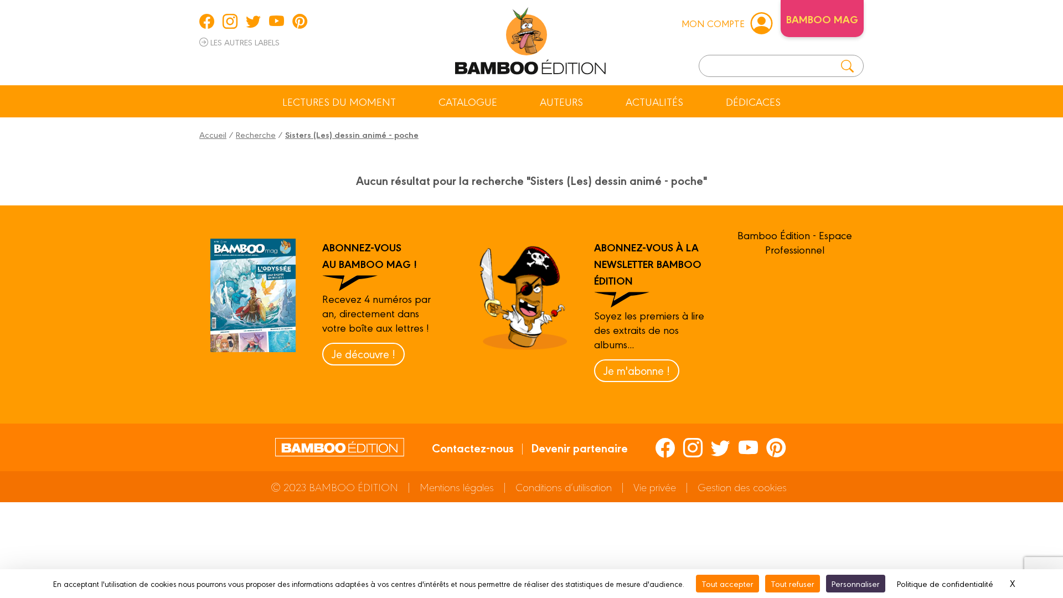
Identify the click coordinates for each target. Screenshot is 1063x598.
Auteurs (561, 101)
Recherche (256, 134)
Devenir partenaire (579, 447)
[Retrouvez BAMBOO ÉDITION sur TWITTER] (253, 21)
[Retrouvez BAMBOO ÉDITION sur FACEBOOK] (206, 21)
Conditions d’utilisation (563, 487)
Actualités (654, 101)
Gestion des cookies (742, 487)
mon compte (713, 23)
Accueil (212, 134)
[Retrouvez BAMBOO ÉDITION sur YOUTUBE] (276, 21)
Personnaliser (856, 583)
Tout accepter (727, 583)
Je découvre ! (363, 353)
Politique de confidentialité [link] (945, 583)
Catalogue (467, 101)
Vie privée (654, 487)
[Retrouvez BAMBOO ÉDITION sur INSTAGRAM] (230, 21)
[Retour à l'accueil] (530, 39)
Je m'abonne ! (636, 370)
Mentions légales (457, 487)
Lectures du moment (339, 101)
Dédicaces (753, 101)
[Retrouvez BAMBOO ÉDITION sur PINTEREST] (299, 21)
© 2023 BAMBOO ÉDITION (334, 487)
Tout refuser (792, 583)
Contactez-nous (473, 447)
